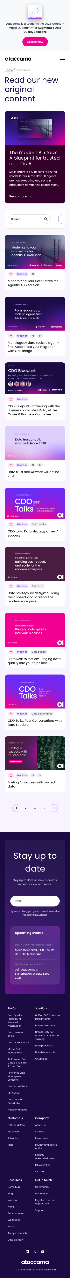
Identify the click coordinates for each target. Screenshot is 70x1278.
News (11, 1206)
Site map (40, 1171)
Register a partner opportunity (45, 1201)
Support (39, 1210)
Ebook (11, 1226)
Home (9, 70)
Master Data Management (15, 1050)
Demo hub (14, 1187)
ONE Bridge (41, 1058)
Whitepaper (14, 1220)
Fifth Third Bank (16, 1125)
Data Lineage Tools (15, 1034)
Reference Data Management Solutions (16, 1076)
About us (40, 1125)
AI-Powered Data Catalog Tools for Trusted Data (17, 1062)
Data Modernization (46, 1052)
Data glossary (16, 1239)
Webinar (13, 1200)
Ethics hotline (42, 1165)
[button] (60, 219)
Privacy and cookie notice (46, 1146)
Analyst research (17, 1233)
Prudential (13, 1131)
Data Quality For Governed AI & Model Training (47, 1035)
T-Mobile (13, 1138)
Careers (39, 1131)
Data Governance (45, 1025)
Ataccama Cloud (17, 1109)
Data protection (44, 1045)
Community (42, 1187)
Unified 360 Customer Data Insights (47, 1017)
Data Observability (18, 1042)
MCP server (14, 1093)
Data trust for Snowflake (15, 1101)
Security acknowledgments (46, 1156)
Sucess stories (16, 1213)
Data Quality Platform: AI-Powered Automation (15, 1020)
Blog (10, 1193)
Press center (42, 1138)
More (10, 1144)
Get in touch (42, 1193)
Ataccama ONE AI (18, 1086)
